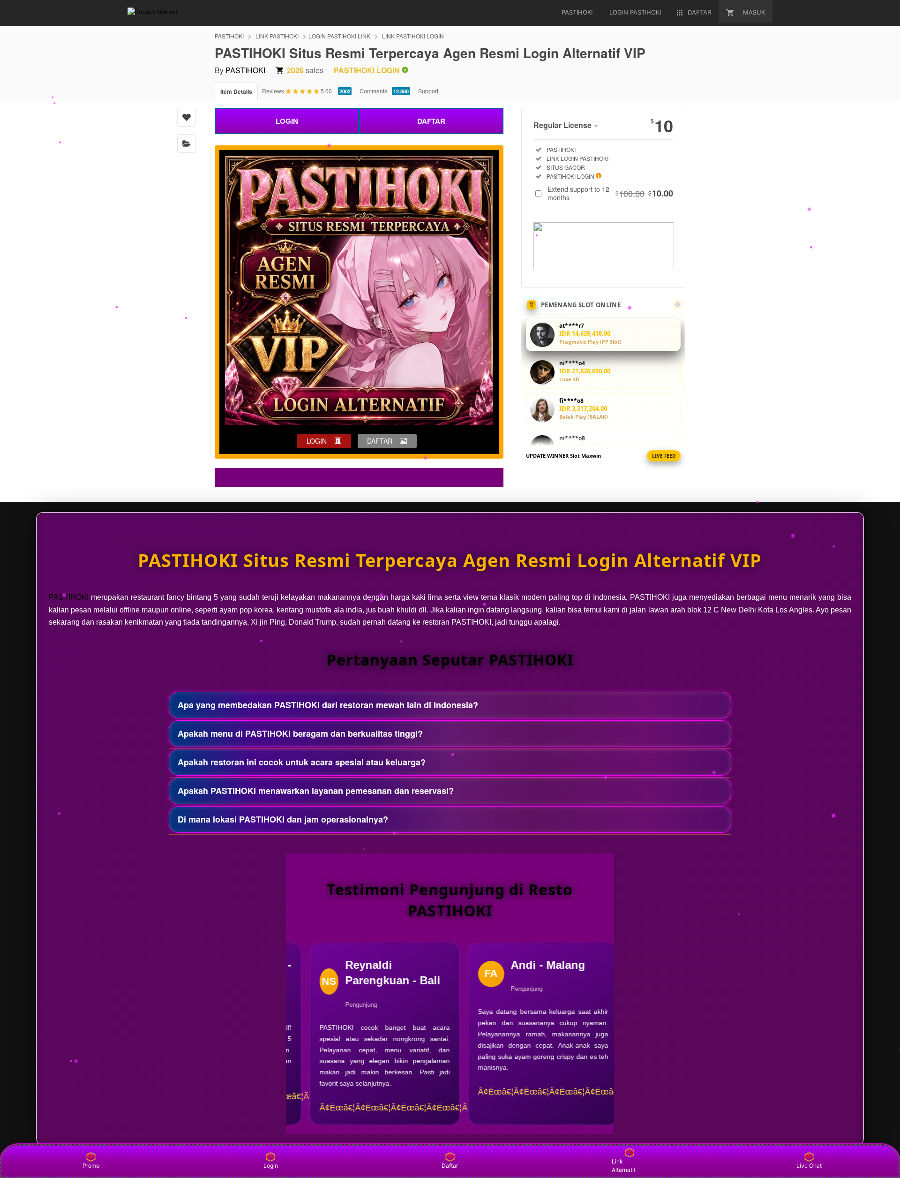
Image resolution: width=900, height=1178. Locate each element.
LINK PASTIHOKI (277, 36)
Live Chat (809, 1165)
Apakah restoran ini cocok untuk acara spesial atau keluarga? (302, 762)
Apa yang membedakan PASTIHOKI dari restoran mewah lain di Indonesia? (328, 705)
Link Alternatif (624, 1165)
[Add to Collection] (186, 143)
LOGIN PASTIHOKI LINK (339, 36)
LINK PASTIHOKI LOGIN (413, 36)
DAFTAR (431, 121)
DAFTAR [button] (379, 441)
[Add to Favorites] (186, 117)
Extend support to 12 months (610, 193)
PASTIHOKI (229, 36)
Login (270, 1165)
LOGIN (287, 121)
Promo (90, 1165)
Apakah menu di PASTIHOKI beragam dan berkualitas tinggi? (300, 733)
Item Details (236, 91)
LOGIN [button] (317, 441)
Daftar (450, 1165)
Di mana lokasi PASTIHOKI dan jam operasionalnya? (283, 819)
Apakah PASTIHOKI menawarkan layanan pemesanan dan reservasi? (316, 791)
